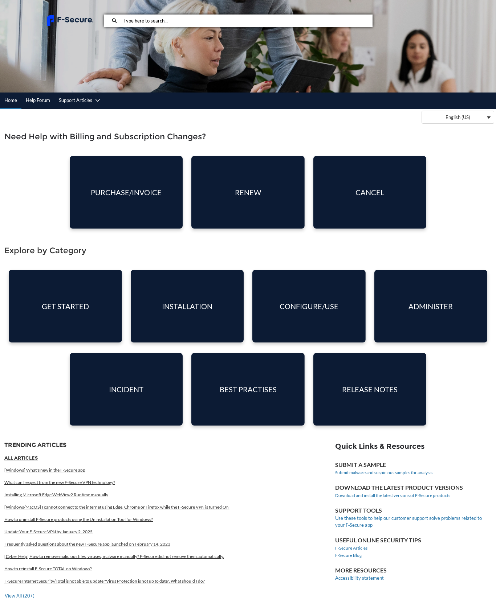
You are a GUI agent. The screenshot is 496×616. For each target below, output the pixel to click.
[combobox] (247, 20)
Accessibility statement (359, 578)
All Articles (21, 458)
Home (10, 100)
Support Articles (75, 100)
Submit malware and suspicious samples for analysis (383, 472)
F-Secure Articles (351, 548)
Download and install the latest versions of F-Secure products (392, 495)
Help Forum (38, 100)
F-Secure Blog (348, 555)
